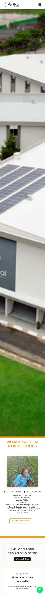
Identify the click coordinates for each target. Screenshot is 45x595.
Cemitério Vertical (11, 4)
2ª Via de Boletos (22, 559)
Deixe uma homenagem (20, 521)
